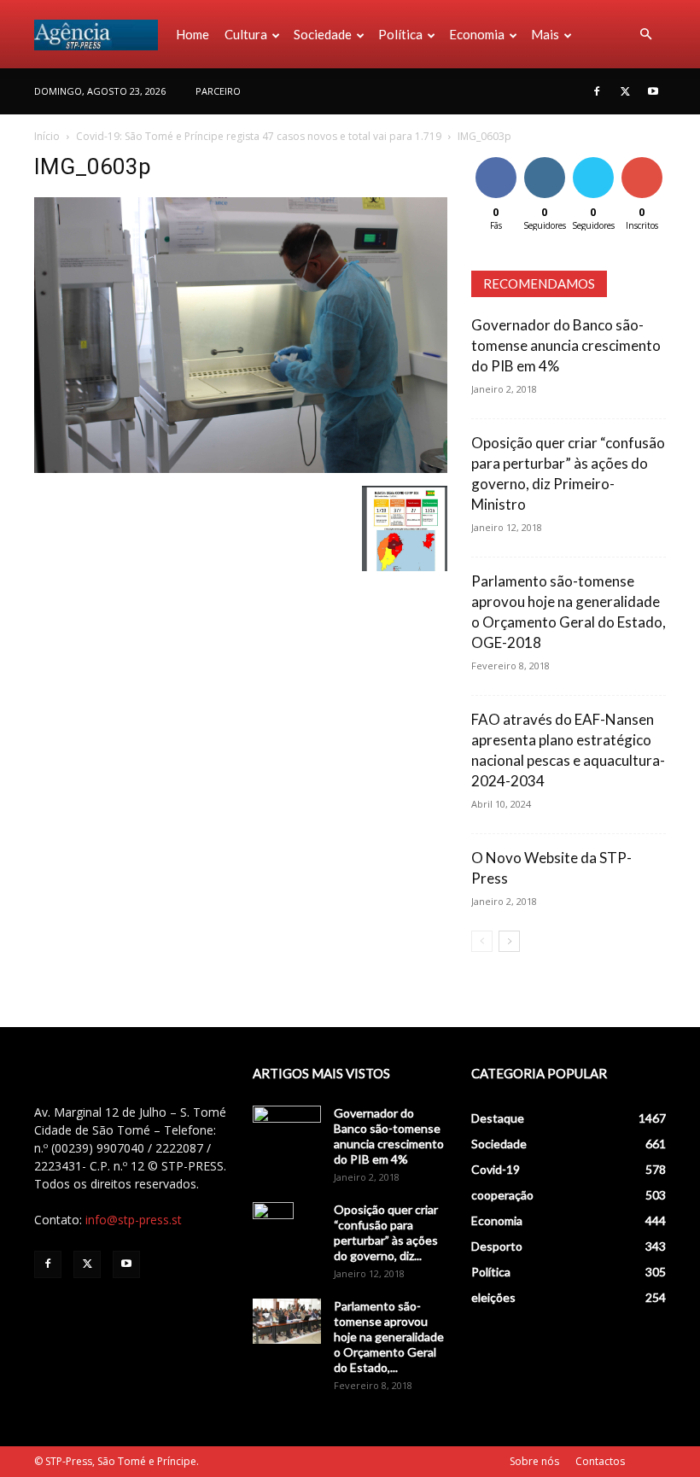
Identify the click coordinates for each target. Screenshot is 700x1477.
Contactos (600, 1461)
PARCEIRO (218, 91)
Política (400, 34)
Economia (477, 34)
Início (47, 136)
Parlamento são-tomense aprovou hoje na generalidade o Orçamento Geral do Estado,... (389, 1337)
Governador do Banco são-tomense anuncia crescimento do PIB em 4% (566, 345)
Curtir (496, 160)
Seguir (544, 160)
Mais (545, 34)
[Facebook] (597, 91)
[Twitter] (625, 91)
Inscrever (643, 160)
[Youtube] (653, 91)
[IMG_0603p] (240, 468)
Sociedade (323, 34)
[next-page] (509, 941)
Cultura (246, 34)
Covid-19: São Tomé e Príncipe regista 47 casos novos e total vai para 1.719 (258, 136)
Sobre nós (534, 1461)
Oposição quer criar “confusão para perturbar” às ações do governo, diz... (386, 1232)
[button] (645, 34)
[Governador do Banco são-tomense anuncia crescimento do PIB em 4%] (287, 1129)
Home (192, 34)
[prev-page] (482, 941)
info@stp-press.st (133, 1219)
